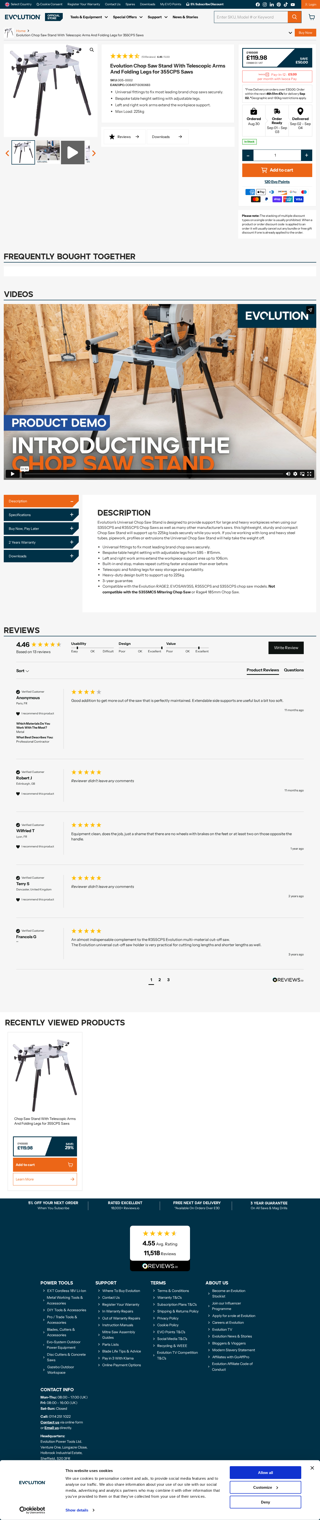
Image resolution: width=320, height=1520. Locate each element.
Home (21, 31)
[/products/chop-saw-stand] (45, 1076)
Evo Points (277, 182)
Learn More (25, 1179)
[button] (168, 56)
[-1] (94, 153)
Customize (262, 1487)
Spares (130, 4)
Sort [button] (20, 670)
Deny (265, 1502)
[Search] (294, 17)
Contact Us (112, 4)
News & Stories (185, 17)
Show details (77, 1510)
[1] (7, 153)
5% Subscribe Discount (207, 4)
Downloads (147, 4)
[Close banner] (312, 1468)
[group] (42, 644)
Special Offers (125, 17)
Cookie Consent (51, 4)
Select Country (21, 4)
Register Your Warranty (84, 4)
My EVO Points (170, 4)
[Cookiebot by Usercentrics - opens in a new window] (32, 1510)
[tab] (263, 671)
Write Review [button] (286, 647)
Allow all (265, 1472)
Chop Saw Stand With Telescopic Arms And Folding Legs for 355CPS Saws (45, 1121)
